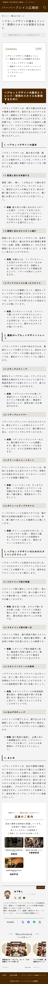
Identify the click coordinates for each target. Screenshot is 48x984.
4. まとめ (12, 76)
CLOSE (38, 48)
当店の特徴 (16, 16)
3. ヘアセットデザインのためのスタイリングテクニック (24, 71)
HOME (4, 975)
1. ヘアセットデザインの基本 (20, 63)
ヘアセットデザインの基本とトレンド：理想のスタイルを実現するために (23, 57)
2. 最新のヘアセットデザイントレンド (24, 66)
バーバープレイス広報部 (20, 7)
